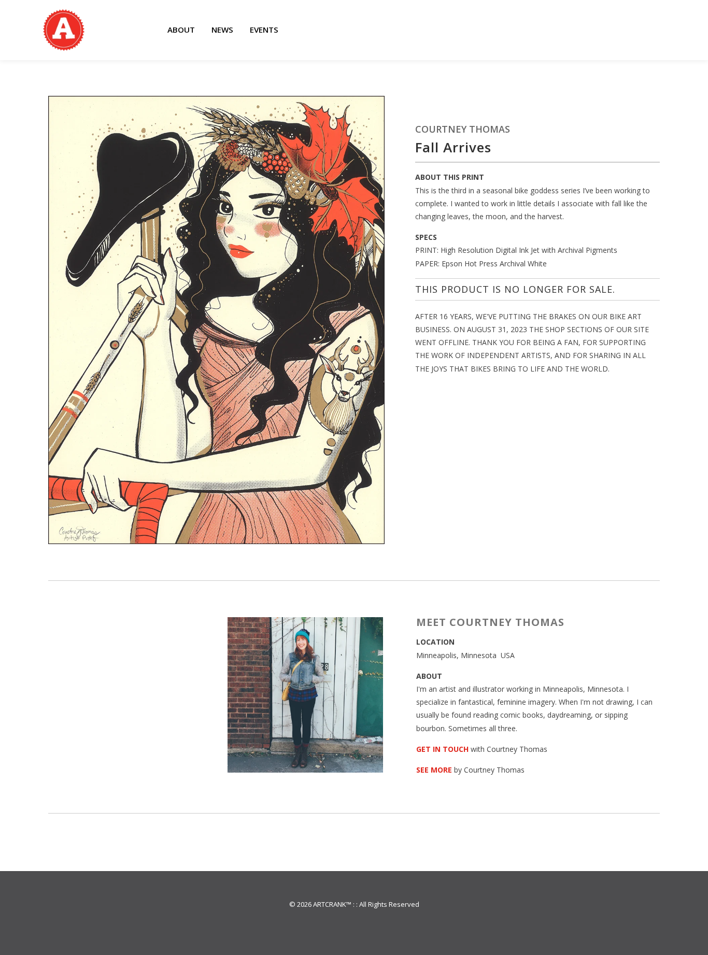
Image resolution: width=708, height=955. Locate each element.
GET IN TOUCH (442, 749)
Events (264, 29)
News (222, 29)
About (181, 29)
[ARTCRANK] (63, 30)
